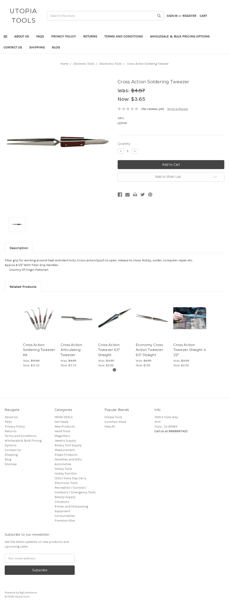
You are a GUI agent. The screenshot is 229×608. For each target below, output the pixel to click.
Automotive (63, 464)
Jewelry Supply (65, 441)
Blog (56, 47)
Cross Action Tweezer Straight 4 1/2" (189, 350)
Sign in (172, 16)
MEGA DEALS (64, 417)
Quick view (39, 314)
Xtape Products (66, 455)
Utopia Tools (113, 417)
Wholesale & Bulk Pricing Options (180, 36)
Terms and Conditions (123, 36)
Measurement (65, 450)
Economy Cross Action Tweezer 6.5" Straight (149, 350)
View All (109, 426)
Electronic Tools (66, 483)
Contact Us (13, 47)
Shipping (37, 47)
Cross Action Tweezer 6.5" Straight (109, 350)
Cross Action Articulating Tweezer (71, 350)
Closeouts (62, 502)
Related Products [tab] (23, 287)
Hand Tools (62, 431)
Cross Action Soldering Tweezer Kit (39, 350)
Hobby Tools (63, 469)
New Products (65, 426)
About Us (21, 36)
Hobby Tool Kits (66, 473)
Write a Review (177, 109)
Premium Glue (65, 520)
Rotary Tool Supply (68, 445)
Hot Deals (62, 422)
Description (19, 248)
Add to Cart (39, 322)
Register (189, 16)
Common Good (115, 422)
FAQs (40, 36)
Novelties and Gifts (68, 459)
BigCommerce (28, 592)
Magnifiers (62, 436)
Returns (90, 36)
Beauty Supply (65, 497)
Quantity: (124, 143)
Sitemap (11, 464)
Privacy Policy (63, 36)
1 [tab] (114, 370)
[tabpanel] (39, 332)
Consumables (65, 516)
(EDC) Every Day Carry (70, 478)
